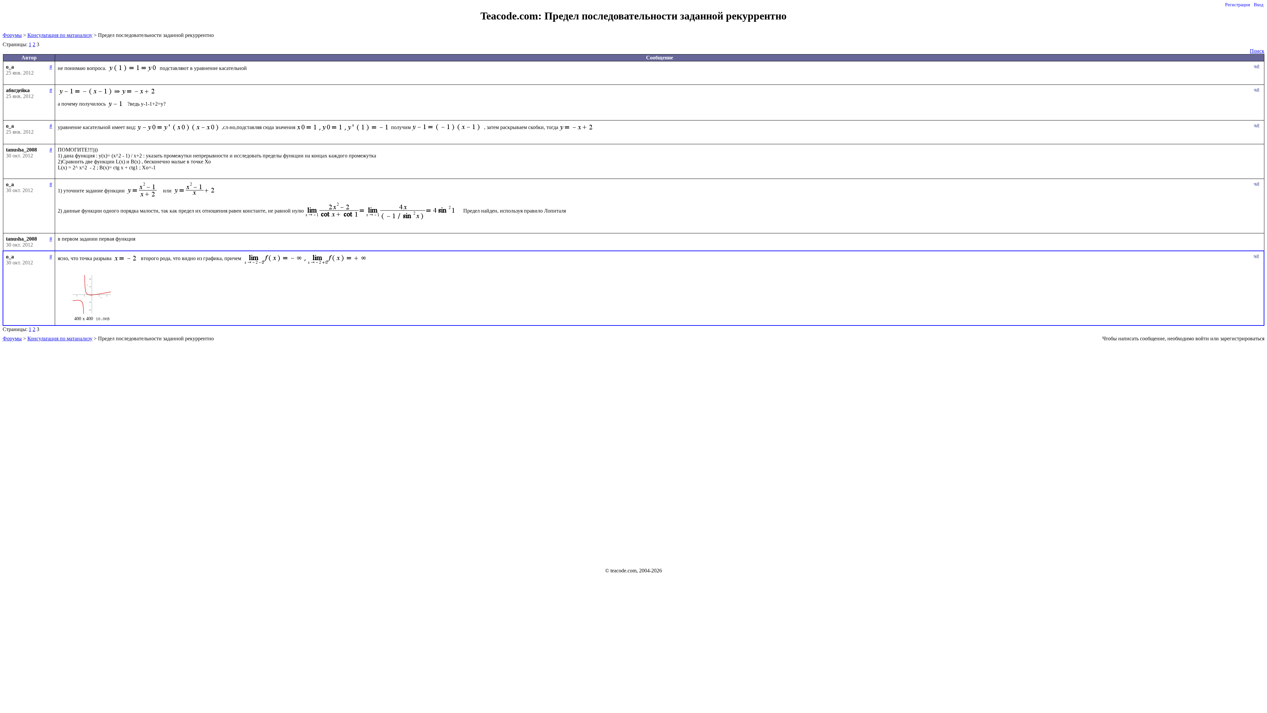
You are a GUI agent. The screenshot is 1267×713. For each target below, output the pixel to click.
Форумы (12, 35)
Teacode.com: (512, 16)
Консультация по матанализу (59, 35)
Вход (1258, 4)
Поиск (1257, 51)
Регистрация (1237, 4)
